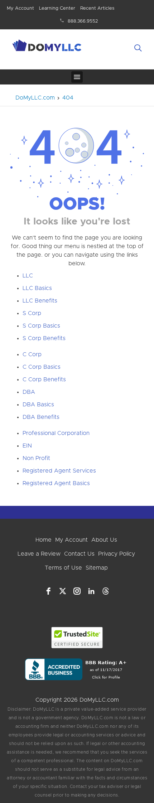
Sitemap (97, 568)
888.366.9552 (83, 21)
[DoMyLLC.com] (47, 46)
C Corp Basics (42, 367)
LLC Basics (37, 288)
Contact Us (79, 554)
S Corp (32, 313)
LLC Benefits (40, 301)
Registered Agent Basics (56, 483)
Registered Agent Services (59, 471)
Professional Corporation (56, 433)
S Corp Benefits (44, 338)
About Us (104, 540)
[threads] (105, 591)
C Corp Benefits (44, 379)
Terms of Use (63, 568)
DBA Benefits (41, 417)
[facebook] (48, 591)
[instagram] (77, 591)
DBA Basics (38, 404)
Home (43, 540)
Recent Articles (97, 8)
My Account (20, 8)
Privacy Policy (116, 554)
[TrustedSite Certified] (77, 637)
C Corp (32, 354)
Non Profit (36, 458)
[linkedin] (91, 591)
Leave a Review (39, 554)
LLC (28, 276)
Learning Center (57, 8)
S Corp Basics (41, 326)
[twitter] (63, 591)
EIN (27, 446)
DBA (29, 392)
